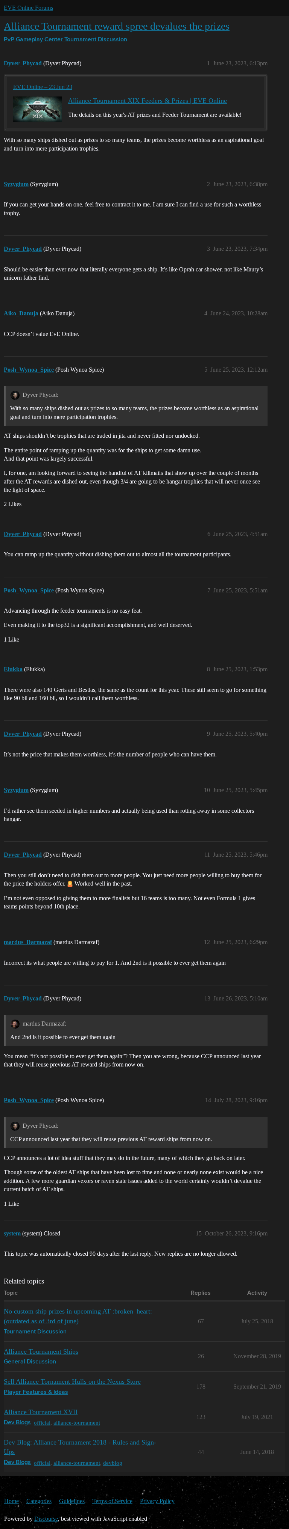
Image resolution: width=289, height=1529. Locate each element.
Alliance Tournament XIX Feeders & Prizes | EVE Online (147, 100)
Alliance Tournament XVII (41, 1412)
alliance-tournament (76, 1422)
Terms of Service (112, 1501)
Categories (39, 1501)
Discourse (46, 1518)
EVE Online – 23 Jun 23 (42, 87)
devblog (112, 1463)
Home (11, 1501)
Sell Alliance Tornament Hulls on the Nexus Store (72, 1381)
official (42, 1422)
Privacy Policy (157, 1501)
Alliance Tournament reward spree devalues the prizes (117, 26)
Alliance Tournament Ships (41, 1351)
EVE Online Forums (28, 8)
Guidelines (72, 1501)
